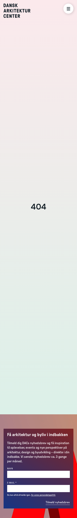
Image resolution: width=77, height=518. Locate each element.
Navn (10, 469)
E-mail (18, 483)
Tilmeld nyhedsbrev (58, 502)
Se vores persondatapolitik (43, 495)
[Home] (20, 11)
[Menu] (68, 9)
